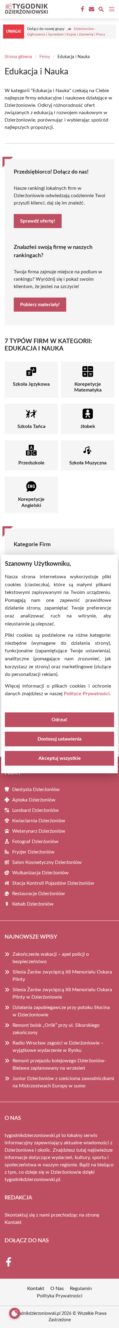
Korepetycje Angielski (31, 502)
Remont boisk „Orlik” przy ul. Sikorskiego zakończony (56, 1029)
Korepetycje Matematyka (88, 387)
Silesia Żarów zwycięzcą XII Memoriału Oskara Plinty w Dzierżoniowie (62, 993)
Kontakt (13, 1222)
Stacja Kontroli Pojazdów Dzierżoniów (53, 883)
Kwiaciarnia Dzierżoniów (38, 820)
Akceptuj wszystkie (59, 758)
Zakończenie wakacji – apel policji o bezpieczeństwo (51, 958)
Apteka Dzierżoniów (34, 799)
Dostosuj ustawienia (59, 739)
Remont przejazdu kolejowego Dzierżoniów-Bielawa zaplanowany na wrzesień (59, 1064)
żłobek (88, 426)
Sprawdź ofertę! (37, 221)
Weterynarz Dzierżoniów (38, 831)
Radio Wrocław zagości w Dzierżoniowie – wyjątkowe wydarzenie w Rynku (58, 1047)
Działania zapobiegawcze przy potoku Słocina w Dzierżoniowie (61, 1011)
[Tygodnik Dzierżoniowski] (25, 9)
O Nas (57, 1288)
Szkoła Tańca (31, 426)
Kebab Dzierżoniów (33, 904)
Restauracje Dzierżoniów (38, 893)
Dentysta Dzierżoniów (36, 789)
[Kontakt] (91, 9)
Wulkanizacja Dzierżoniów (40, 872)
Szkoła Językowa (31, 384)
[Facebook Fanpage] (81, 9)
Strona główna (18, 57)
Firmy (44, 57)
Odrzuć (59, 719)
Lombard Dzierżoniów (35, 810)
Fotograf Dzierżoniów (35, 841)
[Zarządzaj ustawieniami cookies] (14, 1313)
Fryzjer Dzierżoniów (33, 852)
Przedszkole (31, 462)
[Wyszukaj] (101, 10)
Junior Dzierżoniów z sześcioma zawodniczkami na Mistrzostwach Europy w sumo (63, 1082)
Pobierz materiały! (40, 304)
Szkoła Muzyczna (87, 462)
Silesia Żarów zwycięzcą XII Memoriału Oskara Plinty (62, 976)
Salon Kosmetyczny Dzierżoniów (47, 862)
